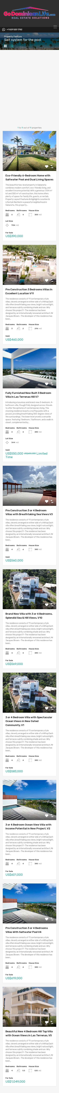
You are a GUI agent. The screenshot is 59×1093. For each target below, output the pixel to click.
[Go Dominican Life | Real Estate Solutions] (29, 23)
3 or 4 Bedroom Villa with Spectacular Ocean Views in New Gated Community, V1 (28, 721)
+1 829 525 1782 (14, 30)
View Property (29, 163)
